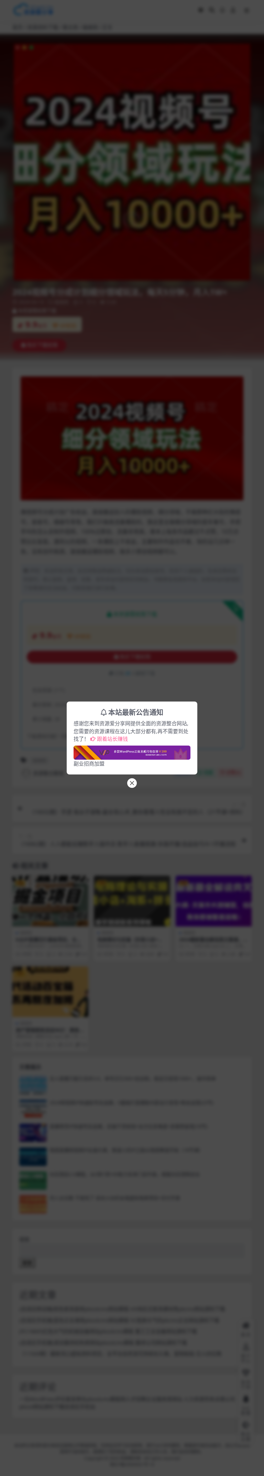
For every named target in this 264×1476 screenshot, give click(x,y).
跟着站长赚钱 (112, 738)
